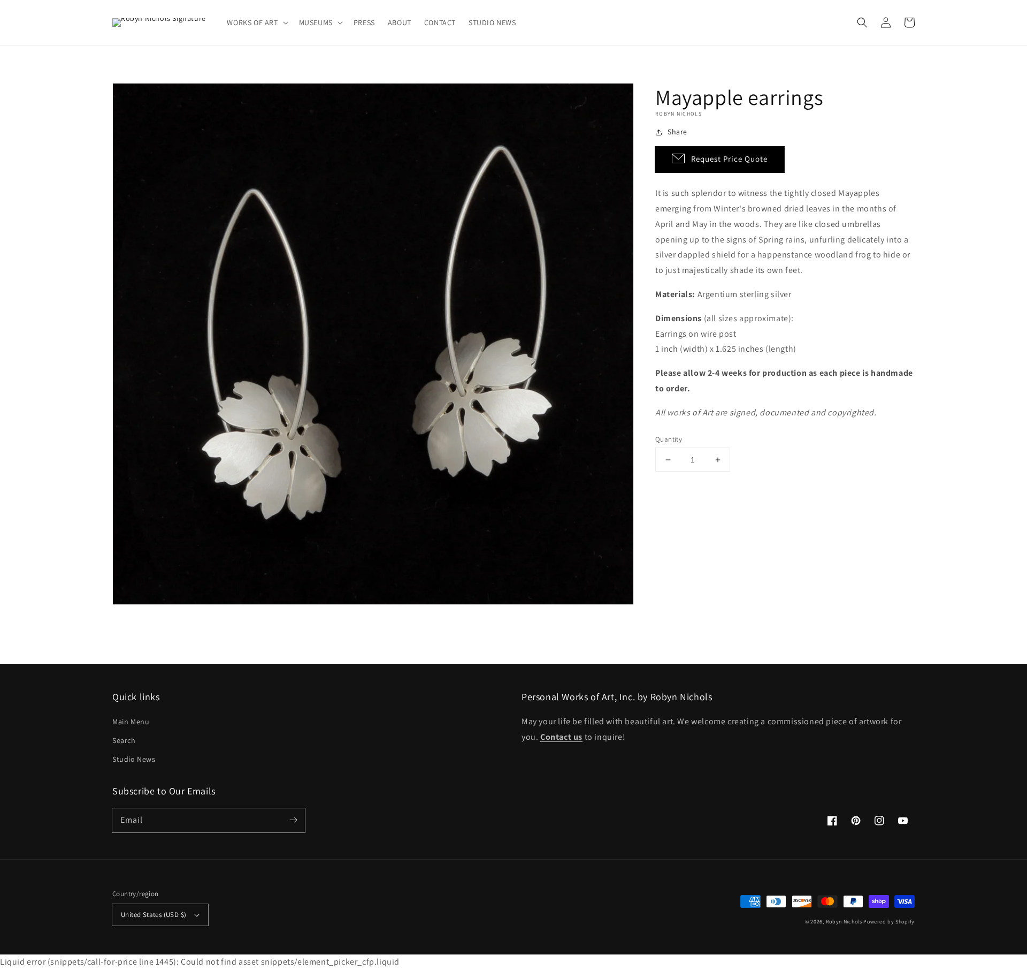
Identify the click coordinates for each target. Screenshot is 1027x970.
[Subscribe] (293, 820)
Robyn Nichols (844, 921)
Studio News (134, 759)
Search (124, 740)
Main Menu (130, 721)
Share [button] (677, 132)
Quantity (668, 439)
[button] (256, 22)
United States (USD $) (153, 914)
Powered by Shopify (889, 921)
